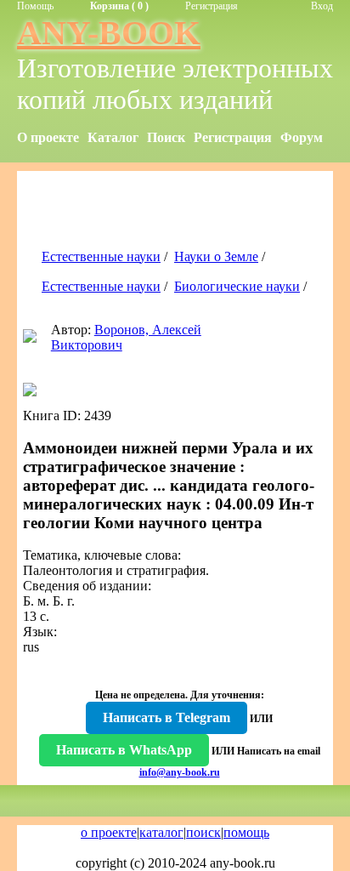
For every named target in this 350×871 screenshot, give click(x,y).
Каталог (113, 137)
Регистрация (211, 6)
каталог (161, 832)
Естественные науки (101, 256)
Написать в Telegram (166, 717)
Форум (301, 137)
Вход (322, 6)
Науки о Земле (216, 256)
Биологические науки (237, 286)
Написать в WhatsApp (124, 750)
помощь (246, 832)
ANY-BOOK (108, 33)
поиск (203, 832)
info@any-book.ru (179, 772)
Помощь (35, 6)
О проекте (48, 137)
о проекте (109, 832)
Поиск (166, 137)
